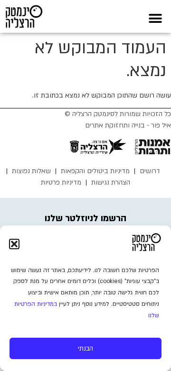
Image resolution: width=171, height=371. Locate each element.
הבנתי (85, 348)
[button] (14, 244)
